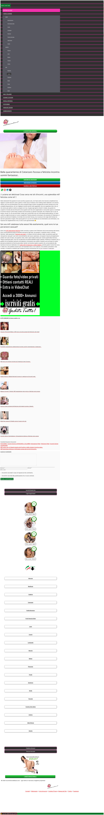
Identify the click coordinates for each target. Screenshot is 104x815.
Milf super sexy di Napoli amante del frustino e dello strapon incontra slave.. (21, 447)
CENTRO (7, 47)
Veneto (9, 43)
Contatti (27, 791)
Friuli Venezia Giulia (11, 23)
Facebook (76, 791)
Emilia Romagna (10, 20)
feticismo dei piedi (20, 234)
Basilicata (9, 70)
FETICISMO (6, 104)
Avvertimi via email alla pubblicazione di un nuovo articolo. (18, 475)
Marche (9, 57)
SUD (6, 67)
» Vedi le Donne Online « (30, 776)
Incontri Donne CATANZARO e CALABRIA (18, 443)
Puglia (9, 84)
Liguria (9, 27)
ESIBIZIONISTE (7, 111)
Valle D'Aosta (30, 723)
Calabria (30, 594)
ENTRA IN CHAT (7, 10)
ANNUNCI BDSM (8, 107)
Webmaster (34, 791)
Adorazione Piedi (35, 443)
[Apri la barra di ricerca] (1, 2)
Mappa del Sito (62, 791)
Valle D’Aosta (10, 40)
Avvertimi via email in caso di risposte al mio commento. (17, 472)
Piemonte (9, 33)
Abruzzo (9, 50)
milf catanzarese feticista (13, 230)
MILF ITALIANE (7, 94)
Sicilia (9, 90)
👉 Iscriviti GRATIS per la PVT (9, 813)
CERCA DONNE (7, 13)
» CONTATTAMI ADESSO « (30, 131)
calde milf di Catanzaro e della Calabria (30, 245)
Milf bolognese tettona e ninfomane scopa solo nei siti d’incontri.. (18, 449)
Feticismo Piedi (45, 443)
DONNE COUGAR (8, 97)
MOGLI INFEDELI (8, 101)
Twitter (70, 791)
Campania (9, 77)
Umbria (30, 714)
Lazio (8, 53)
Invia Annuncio (43, 791)
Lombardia (9, 30)
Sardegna (9, 87)
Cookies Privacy (52, 791)
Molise (9, 80)
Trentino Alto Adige (11, 37)
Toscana (9, 60)
